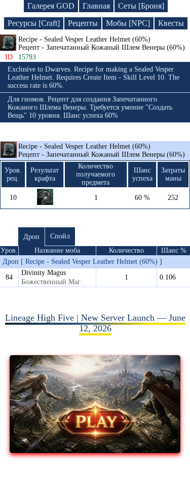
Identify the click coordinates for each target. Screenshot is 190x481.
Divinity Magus (43, 273)
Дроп (31, 236)
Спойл (60, 236)
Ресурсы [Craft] (34, 23)
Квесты (171, 23)
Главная (96, 6)
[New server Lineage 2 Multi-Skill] (95, 450)
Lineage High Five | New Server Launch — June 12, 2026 (95, 323)
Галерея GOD (50, 6)
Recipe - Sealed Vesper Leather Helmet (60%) (101, 150)
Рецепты (83, 23)
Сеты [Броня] (141, 6)
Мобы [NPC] (128, 23)
